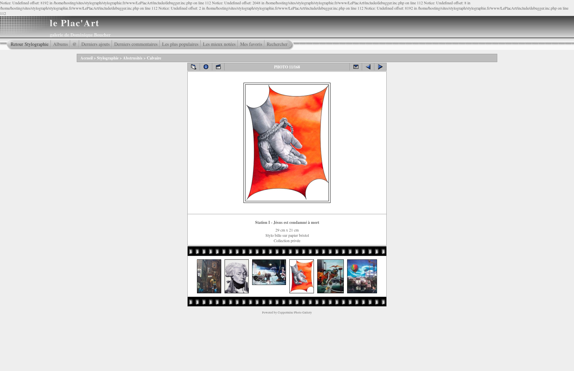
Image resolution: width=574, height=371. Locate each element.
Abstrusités (133, 58)
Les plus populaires (180, 44)
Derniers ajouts (95, 44)
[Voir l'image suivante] (380, 66)
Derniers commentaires (135, 44)
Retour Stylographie (29, 44)
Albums (60, 44)
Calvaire (154, 58)
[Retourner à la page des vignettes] (194, 66)
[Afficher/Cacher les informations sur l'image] (206, 66)
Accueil (86, 58)
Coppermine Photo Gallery (295, 313)
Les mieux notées (219, 44)
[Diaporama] (218, 66)
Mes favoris (251, 44)
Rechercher (277, 44)
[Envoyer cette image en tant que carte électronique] (356, 66)
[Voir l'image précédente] (368, 66)
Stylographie (108, 58)
